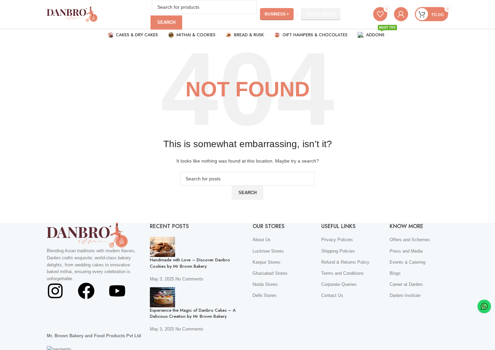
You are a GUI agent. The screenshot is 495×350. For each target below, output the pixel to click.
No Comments (189, 278)
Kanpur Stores (266, 262)
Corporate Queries (339, 284)
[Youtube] (117, 290)
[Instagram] (55, 290)
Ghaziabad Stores (270, 273)
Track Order (320, 14)
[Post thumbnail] (162, 246)
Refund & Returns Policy (345, 262)
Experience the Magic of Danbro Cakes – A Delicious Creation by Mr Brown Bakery (193, 313)
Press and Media (406, 251)
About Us (262, 239)
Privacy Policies (337, 239)
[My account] (401, 14)
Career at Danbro (406, 284)
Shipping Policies (338, 251)
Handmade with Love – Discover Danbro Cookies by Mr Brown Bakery (190, 263)
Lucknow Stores (268, 251)
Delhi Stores (264, 295)
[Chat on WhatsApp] (484, 306)
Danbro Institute (405, 295)
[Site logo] (72, 13)
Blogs (395, 273)
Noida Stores (265, 284)
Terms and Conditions (342, 273)
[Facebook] (86, 290)
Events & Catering (407, 262)
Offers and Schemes (410, 239)
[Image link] (87, 234)
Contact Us (332, 295)
